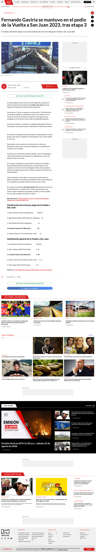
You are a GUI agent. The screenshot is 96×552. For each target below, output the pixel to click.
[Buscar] (94, 2)
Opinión (66, 2)
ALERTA (49, 539)
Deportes (9, 13)
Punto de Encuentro (75, 2)
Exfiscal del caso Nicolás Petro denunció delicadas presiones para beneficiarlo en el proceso (76, 120)
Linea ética (34, 538)
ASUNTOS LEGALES (67, 534)
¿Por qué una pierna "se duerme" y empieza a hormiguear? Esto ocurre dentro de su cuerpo (83, 505)
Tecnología (77, 478)
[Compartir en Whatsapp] (92, 25)
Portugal (64, 86)
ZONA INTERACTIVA (84, 534)
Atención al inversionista (24, 541)
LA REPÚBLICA (66, 532)
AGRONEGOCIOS (66, 536)
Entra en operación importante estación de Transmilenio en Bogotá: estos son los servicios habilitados (76, 99)
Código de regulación (23, 536)
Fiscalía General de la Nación (73, 106)
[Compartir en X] (92, 21)
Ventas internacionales (37, 536)
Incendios (68, 126)
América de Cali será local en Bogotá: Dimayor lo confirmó (47, 321)
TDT (56, 532)
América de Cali (38, 318)
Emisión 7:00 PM (90, 6)
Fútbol (67, 318)
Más (89, 405)
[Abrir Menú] (2, 2)
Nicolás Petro (69, 116)
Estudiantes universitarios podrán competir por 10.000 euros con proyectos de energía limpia (83, 482)
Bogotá (68, 95)
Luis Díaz (3, 318)
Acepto (89, 549)
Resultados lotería (41, 497)
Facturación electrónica (38, 532)
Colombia (17, 2)
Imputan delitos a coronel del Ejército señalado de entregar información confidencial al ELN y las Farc (74, 109)
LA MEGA (50, 543)
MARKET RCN (82, 538)
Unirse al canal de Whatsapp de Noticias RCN (31, 96)
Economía (52, 2)
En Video (9, 406)
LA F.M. (49, 538)
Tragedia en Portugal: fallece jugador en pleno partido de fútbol (73, 89)
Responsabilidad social (24, 532)
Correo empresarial (23, 538)
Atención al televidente (24, 534)
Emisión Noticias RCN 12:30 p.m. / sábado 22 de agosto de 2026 (25, 445)
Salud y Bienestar (43, 2)
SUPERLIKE (82, 536)
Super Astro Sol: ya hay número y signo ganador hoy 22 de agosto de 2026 (51, 500)
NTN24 (49, 532)
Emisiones (5, 6)
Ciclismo (19, 277)
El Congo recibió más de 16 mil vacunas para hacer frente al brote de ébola (82, 423)
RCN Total (50, 534)
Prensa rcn (21, 539)
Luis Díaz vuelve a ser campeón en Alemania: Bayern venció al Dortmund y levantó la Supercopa (14, 322)
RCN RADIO (50, 536)
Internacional (25, 2)
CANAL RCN (87, 2)
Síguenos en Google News (31, 288)
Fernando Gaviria (10, 277)
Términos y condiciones (47, 548)
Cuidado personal (78, 501)
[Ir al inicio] (9, 2)
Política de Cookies (63, 550)
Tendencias (60, 2)
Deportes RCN (34, 2)
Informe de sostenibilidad (38, 534)
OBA (32, 539)
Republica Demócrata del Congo (82, 490)
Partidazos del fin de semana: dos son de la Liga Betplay (80, 321)
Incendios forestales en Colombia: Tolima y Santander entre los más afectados (76, 129)
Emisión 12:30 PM (48, 6)
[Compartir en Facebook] (92, 17)
